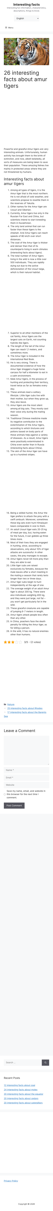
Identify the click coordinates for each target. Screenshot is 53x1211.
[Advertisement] (26, 119)
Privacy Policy (11, 1181)
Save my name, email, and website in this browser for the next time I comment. (26, 794)
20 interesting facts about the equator (23, 1094)
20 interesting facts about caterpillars (23, 1103)
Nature (10, 704)
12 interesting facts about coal (19, 1085)
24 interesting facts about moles (20, 1089)
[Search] (45, 1063)
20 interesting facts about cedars (21, 1098)
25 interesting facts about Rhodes (24, 708)
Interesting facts (26, 4)
